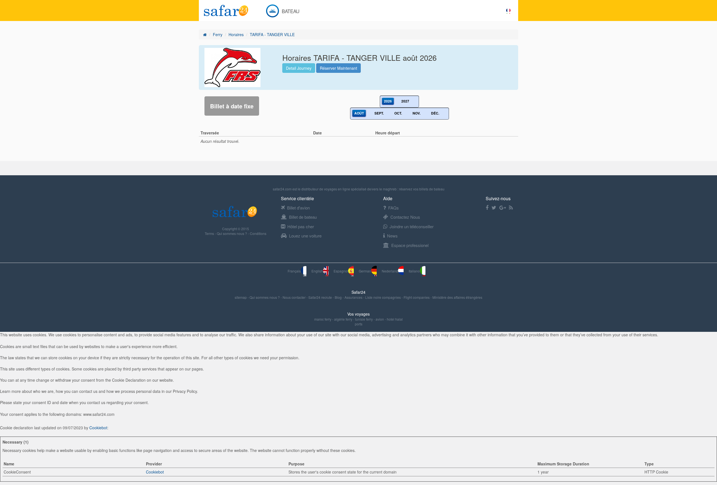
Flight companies (417, 297)
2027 (405, 101)
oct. (398, 113)
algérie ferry (343, 319)
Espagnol (341, 271)
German (365, 271)
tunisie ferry (364, 319)
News (392, 236)
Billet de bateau (303, 217)
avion (380, 319)
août (359, 113)
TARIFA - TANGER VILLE (272, 34)
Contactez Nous (405, 217)
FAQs (393, 208)
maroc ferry (322, 319)
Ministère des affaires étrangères (457, 297)
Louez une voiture (305, 236)
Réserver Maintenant (338, 68)
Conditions (258, 233)
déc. (435, 113)
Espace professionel (410, 245)
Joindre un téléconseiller (412, 226)
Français (294, 271)
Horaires (236, 34)
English (317, 271)
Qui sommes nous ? (232, 233)
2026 (388, 101)
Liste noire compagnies (383, 297)
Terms (210, 233)
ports (358, 323)
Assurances (353, 297)
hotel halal (395, 319)
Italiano (414, 271)
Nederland (390, 271)
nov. (416, 113)
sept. (379, 113)
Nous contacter (294, 297)
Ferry (217, 34)
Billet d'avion (298, 208)
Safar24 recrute (320, 297)
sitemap (241, 297)
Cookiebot (98, 427)
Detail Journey (298, 68)
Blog (339, 297)
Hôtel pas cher (300, 226)
